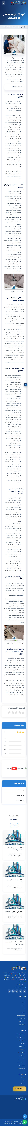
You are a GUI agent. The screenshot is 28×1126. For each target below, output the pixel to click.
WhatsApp (6, 1123)
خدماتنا (23, 1003)
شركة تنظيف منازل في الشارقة (14, 912)
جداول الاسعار (22, 1021)
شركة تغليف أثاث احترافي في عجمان (15, 881)
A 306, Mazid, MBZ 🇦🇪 (19, 987)
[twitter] (20, 991)
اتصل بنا (23, 1012)
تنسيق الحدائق (22, 1055)
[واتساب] (25, 1122)
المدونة (23, 1009)
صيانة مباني (22, 1043)
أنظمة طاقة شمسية (20, 1034)
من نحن (23, 1006)
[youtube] (16, 991)
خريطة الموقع (22, 1024)
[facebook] (24, 991)
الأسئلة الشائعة (21, 1018)
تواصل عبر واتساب (20, 984)
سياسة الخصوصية (21, 1015)
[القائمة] (3, 3)
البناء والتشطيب (21, 1040)
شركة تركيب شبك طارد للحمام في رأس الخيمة (15, 943)
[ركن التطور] (18, 3)
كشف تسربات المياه (20, 1037)
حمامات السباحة (21, 1052)
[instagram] (9, 991)
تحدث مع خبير (18, 1088)
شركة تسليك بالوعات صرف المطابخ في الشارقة (15, 849)
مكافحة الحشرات (21, 1062)
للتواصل (10, 1123)
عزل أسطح (22, 1049)
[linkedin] (13, 991)
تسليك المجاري (21, 1059)
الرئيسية (23, 999)
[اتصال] (25, 1116)
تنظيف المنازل (22, 1046)
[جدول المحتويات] (25, 384)
